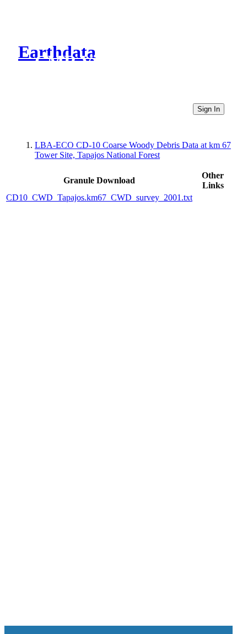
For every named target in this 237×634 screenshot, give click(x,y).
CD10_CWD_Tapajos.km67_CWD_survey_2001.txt (99, 197)
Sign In (208, 109)
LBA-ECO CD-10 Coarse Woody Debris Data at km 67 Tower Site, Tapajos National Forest (133, 150)
